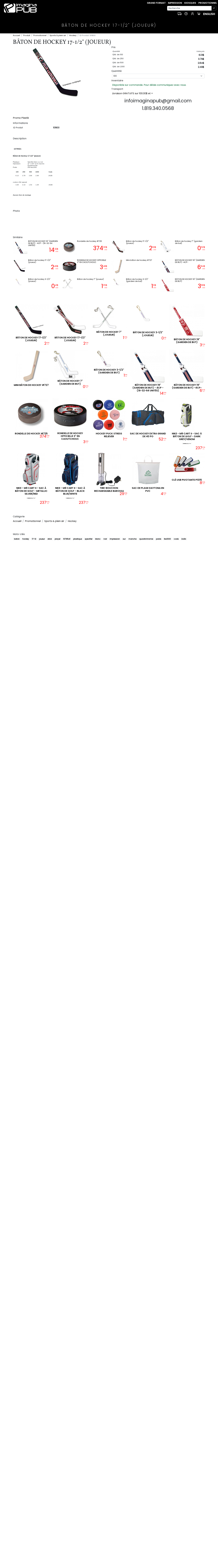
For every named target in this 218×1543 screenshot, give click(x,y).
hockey (25, 539)
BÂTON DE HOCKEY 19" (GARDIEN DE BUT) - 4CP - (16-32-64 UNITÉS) (43, 243)
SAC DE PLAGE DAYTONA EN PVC (148, 489)
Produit (26, 35)
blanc (98, 539)
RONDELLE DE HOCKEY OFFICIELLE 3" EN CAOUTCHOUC (91, 261)
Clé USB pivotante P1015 (187, 480)
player (57, 539)
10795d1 (66, 539)
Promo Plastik (21, 118)
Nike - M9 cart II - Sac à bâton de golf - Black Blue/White (70, 490)
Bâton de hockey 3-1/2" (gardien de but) (137, 280)
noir (105, 539)
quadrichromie (146, 539)
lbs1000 (167, 539)
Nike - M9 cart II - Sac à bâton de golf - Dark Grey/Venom (187, 436)
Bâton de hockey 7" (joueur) (90, 279)
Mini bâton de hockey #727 (139, 260)
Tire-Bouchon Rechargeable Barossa (109, 489)
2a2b (183, 539)
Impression (175, 2)
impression (115, 539)
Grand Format (156, 2)
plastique (77, 539)
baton (17, 539)
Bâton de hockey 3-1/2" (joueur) (39, 280)
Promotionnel (207, 2)
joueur (42, 539)
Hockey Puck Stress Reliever (109, 435)
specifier (88, 539)
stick (50, 539)
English (209, 14)
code (176, 539)
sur (124, 539)
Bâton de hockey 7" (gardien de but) (188, 242)
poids (158, 539)
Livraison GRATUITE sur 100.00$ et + (132, 93)
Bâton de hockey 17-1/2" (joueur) (137, 242)
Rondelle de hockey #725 (89, 241)
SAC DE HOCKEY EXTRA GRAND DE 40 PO (148, 435)
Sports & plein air (58, 35)
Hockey (72, 35)
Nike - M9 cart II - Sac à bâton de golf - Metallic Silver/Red (31, 490)
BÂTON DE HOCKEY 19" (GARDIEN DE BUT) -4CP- (190, 261)
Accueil (16, 35)
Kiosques (190, 2)
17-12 (34, 539)
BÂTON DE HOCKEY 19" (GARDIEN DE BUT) (190, 280)
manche (132, 539)
